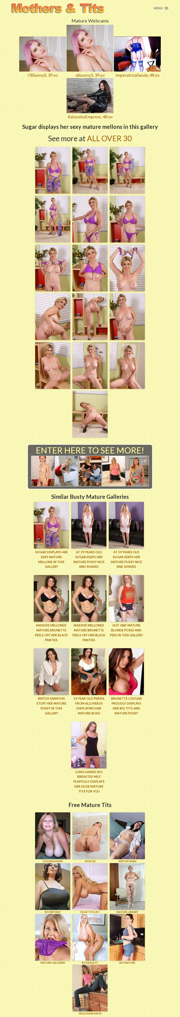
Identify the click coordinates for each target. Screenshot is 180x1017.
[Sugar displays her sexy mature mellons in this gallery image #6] (127, 240)
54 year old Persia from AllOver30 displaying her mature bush (89, 706)
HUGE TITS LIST (90, 911)
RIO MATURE (127, 962)
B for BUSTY (90, 962)
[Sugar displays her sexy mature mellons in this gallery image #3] (127, 192)
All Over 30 (109, 138)
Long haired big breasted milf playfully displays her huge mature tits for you (89, 781)
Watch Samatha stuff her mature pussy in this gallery (51, 706)
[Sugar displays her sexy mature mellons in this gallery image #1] (52, 192)
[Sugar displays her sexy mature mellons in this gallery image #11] (90, 338)
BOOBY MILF (53, 911)
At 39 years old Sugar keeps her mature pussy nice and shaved (89, 559)
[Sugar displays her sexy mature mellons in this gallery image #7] (52, 289)
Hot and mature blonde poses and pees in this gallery (126, 630)
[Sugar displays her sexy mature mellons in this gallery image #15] (127, 387)
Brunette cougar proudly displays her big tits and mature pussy (126, 706)
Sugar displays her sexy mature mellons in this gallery (51, 559)
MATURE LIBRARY (127, 911)
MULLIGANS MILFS (90, 1013)
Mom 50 (90, 861)
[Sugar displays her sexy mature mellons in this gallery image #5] (90, 240)
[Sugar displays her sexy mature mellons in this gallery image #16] (90, 435)
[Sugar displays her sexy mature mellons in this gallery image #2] (90, 192)
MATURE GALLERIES (53, 962)
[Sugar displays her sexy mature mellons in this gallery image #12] (127, 338)
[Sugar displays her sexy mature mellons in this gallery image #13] (52, 387)
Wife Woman (127, 861)
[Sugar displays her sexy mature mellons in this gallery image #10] (52, 338)
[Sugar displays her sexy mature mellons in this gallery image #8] (90, 289)
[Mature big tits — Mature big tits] (57, 8)
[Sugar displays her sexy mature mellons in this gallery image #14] (90, 387)
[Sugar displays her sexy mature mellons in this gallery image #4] (52, 240)
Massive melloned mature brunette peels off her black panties (51, 632)
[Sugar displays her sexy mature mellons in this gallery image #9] (127, 289)
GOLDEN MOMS (53, 861)
